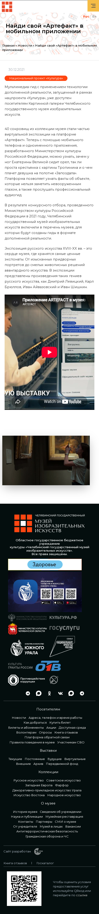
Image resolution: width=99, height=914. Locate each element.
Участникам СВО (70, 742)
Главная (8, 45)
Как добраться (35, 722)
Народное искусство (64, 795)
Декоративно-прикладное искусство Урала (47, 790)
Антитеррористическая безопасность (47, 831)
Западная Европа (38, 785)
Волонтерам (26, 732)
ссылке (81, 895)
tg (27, 693)
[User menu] (93, 6)
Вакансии (73, 826)
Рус (86, 16)
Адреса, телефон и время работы (55, 717)
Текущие (15, 759)
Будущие (54, 759)
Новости (25, 45)
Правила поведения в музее (32, 742)
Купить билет (60, 722)
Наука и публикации (27, 816)
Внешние (23, 764)
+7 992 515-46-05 (16, 693)
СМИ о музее (65, 821)
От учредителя (25, 826)
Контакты (25, 821)
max (37, 693)
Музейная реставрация (64, 816)
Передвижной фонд (62, 764)
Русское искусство (28, 780)
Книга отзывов (66, 732)
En (94, 16)
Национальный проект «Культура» (36, 78)
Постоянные (35, 759)
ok (48, 693)
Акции (51, 727)
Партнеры (44, 821)
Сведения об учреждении (60, 811)
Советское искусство (63, 780)
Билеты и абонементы (26, 727)
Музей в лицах (51, 826)
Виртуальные (75, 759)
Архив (38, 764)
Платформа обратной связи (47, 737)
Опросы (45, 732)
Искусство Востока (29, 795)
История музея (25, 811)
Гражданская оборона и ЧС (47, 836)
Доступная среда (72, 727)
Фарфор (62, 785)
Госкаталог (45, 863)
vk (59, 693)
